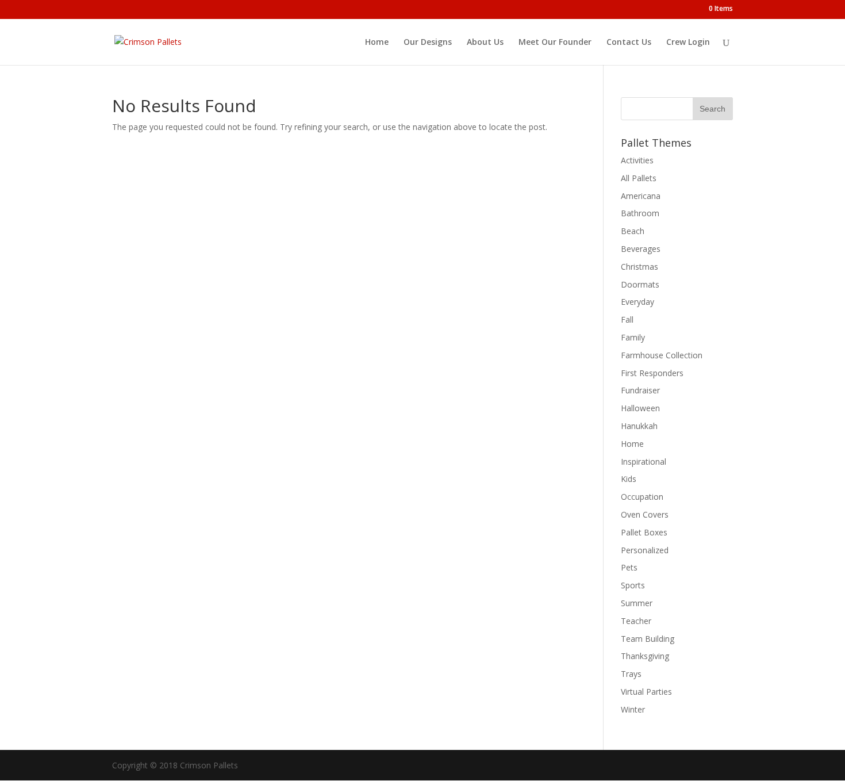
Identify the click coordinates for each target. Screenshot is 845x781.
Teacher (636, 620)
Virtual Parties (646, 691)
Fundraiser (640, 390)
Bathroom (640, 213)
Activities (637, 160)
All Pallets (638, 178)
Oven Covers (645, 514)
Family (633, 337)
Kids (628, 478)
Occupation (642, 496)
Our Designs (428, 42)
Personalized (645, 550)
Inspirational (643, 461)
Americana (640, 195)
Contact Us (628, 42)
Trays (631, 673)
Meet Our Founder (555, 42)
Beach (632, 230)
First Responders (652, 372)
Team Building (647, 638)
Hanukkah (639, 425)
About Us (485, 42)
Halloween (640, 408)
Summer (636, 603)
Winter (633, 709)
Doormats (640, 284)
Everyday (637, 301)
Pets (629, 567)
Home (377, 42)
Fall (627, 319)
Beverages (640, 248)
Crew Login (688, 42)
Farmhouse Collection (661, 355)
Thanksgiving (645, 655)
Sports (633, 585)
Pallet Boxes (644, 532)
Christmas (639, 266)
